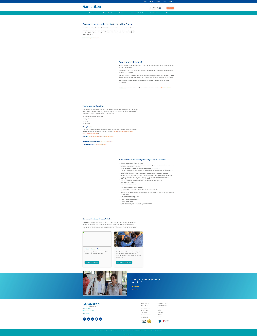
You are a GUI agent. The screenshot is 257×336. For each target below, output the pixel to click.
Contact (170, 1)
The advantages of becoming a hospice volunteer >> (100, 136)
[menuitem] (92, 13)
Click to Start (135, 289)
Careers (151, 1)
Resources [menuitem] (121, 12)
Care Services (145, 303)
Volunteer (158, 1)
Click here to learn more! (106, 141)
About (145, 1)
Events (164, 1)
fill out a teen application (92, 133)
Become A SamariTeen (101, 144)
